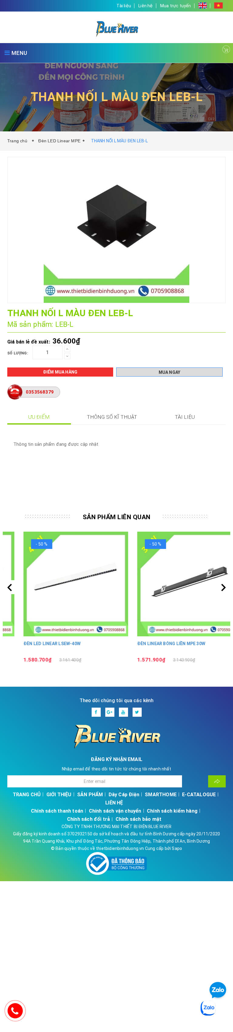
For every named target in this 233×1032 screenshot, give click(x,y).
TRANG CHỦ (27, 794)
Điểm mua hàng (60, 372)
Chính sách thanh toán (57, 811)
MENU (18, 53)
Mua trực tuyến (175, 5)
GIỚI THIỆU (59, 794)
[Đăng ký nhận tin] (217, 781)
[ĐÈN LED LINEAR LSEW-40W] (59, 584)
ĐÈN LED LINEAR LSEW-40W (35, 643)
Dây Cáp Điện (124, 794)
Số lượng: (17, 353)
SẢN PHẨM (90, 794)
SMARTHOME (161, 794)
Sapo (177, 848)
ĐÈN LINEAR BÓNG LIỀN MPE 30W (155, 643)
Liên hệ (145, 5)
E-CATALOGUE (199, 794)
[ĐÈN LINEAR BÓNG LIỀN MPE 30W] (173, 584)
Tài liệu (123, 5)
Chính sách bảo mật (139, 819)
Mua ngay (170, 372)
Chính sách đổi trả (88, 819)
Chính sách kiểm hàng (172, 811)
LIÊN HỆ (114, 803)
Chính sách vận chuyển (115, 811)
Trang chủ (18, 140)
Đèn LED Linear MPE (59, 140)
